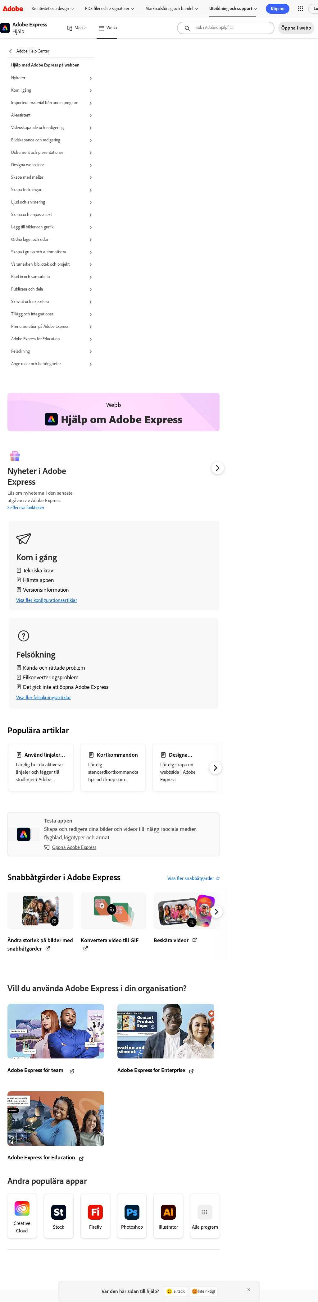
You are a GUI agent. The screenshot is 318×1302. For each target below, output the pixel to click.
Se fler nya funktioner (25, 507)
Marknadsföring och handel (169, 8)
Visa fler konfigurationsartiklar (46, 600)
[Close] (249, 1290)
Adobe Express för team (35, 1070)
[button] (301, 9)
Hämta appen (38, 580)
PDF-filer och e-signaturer (107, 8)
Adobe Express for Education (41, 1157)
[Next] (217, 468)
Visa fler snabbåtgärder (190, 878)
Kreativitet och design (50, 8)
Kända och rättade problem (54, 667)
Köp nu (277, 8)
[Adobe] (12, 8)
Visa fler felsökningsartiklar (43, 697)
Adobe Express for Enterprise (151, 1070)
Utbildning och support (230, 8)
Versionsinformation (46, 589)
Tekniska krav (38, 570)
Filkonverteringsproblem (51, 677)
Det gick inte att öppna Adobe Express (65, 687)
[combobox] (226, 28)
